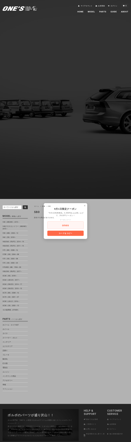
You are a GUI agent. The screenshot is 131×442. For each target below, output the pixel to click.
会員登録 (101, 6)
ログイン (114, 6)
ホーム (36, 206)
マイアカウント (86, 6)
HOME (80, 12)
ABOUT (124, 12)
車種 (43, 206)
